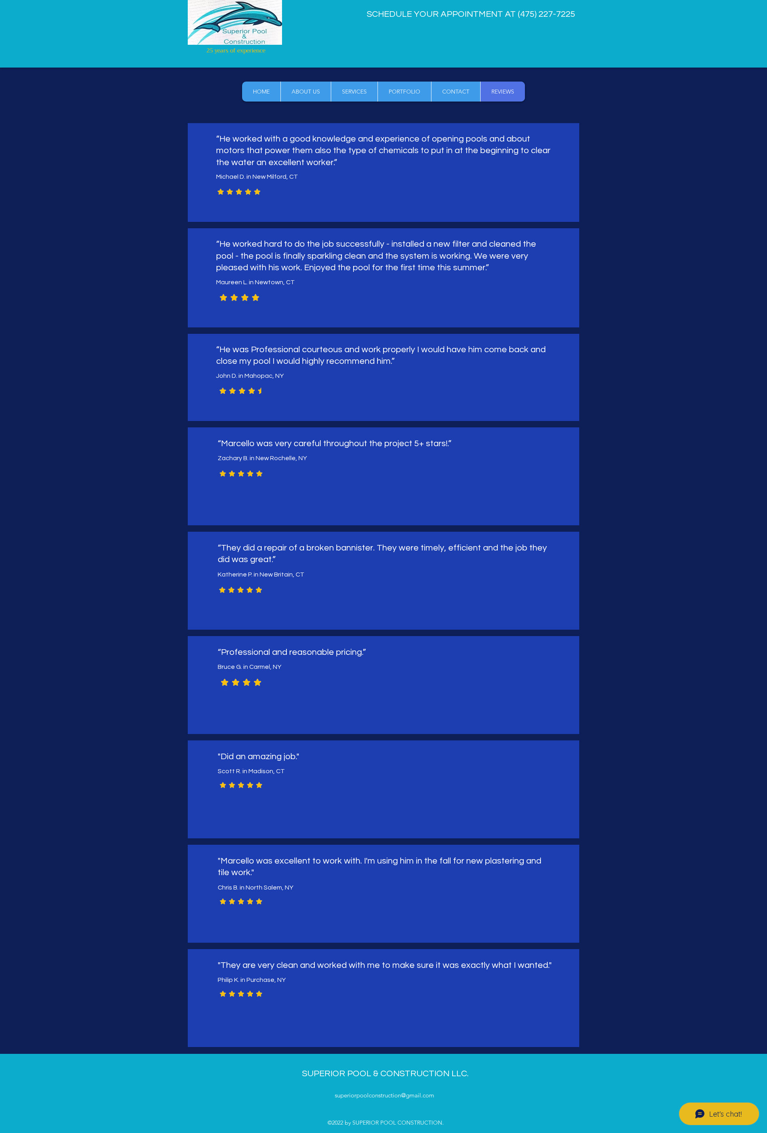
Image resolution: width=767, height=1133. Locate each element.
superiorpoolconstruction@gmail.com (384, 1095)
